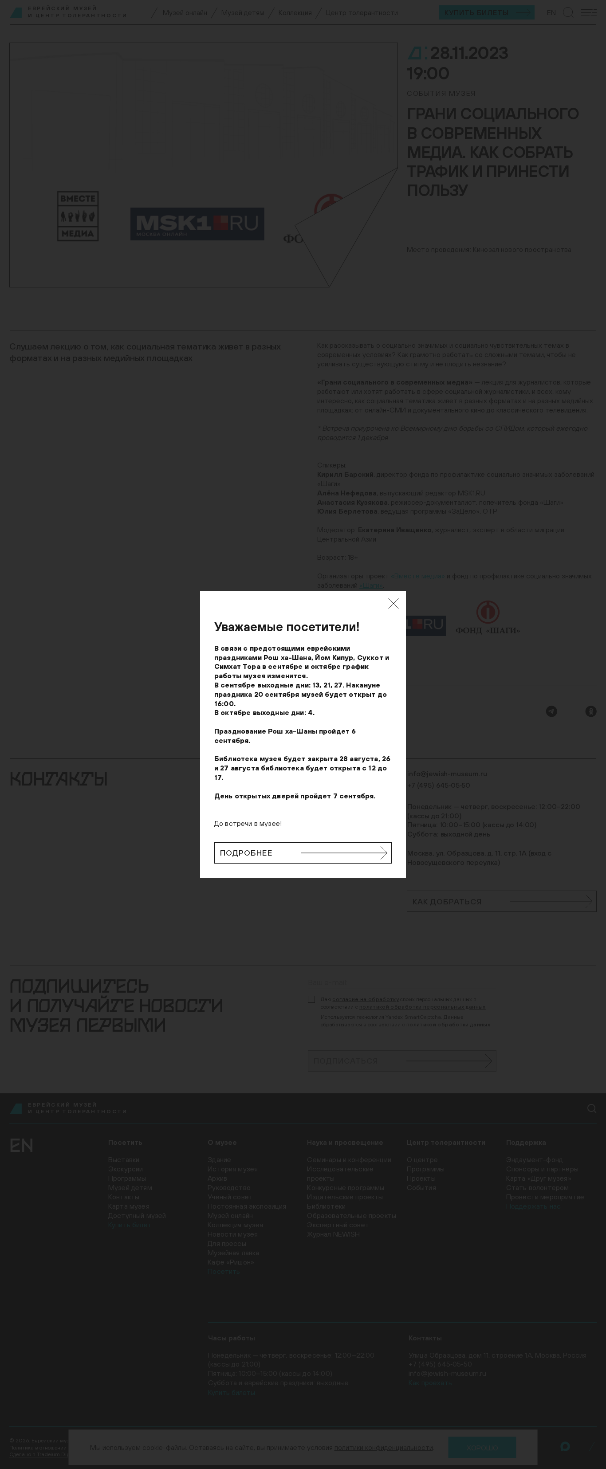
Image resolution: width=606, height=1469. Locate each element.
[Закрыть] (393, 603)
